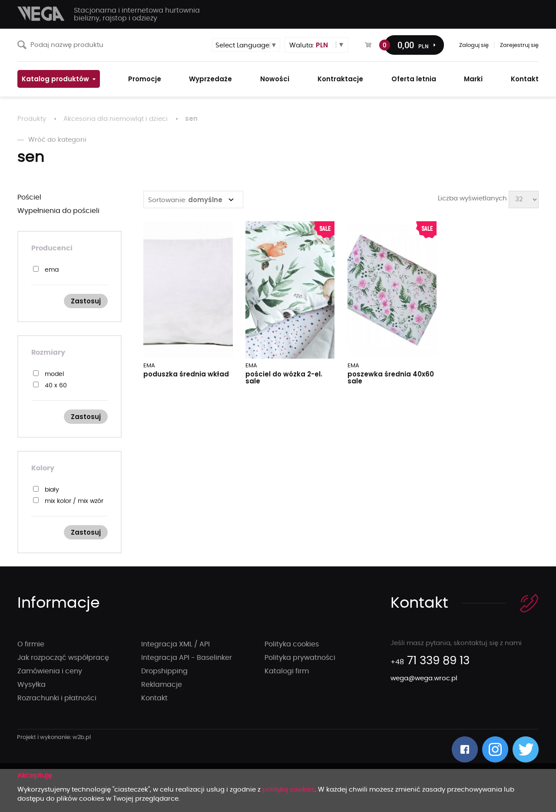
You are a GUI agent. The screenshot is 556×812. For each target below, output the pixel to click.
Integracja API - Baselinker (186, 657)
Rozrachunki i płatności (56, 698)
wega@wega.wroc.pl (424, 678)
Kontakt (154, 698)
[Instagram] (495, 749)
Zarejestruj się (519, 45)
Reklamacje (161, 684)
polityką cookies (288, 789)
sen (191, 118)
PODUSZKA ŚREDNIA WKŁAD (186, 374)
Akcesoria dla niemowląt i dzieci (115, 119)
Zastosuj (86, 301)
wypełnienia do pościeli (58, 210)
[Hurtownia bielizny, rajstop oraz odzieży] (41, 14)
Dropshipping (164, 671)
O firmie (30, 644)
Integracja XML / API (175, 644)
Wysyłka (31, 684)
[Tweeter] (526, 749)
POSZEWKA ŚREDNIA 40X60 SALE (391, 377)
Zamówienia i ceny (49, 671)
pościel (29, 197)
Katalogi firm (287, 671)
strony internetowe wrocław (54, 738)
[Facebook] (465, 749)
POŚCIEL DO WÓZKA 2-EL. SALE (283, 377)
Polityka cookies (292, 644)
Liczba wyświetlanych (472, 198)
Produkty (31, 119)
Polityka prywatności (300, 657)
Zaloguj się (474, 45)
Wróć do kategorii (57, 139)
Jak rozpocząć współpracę (63, 657)
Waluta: (308, 45)
